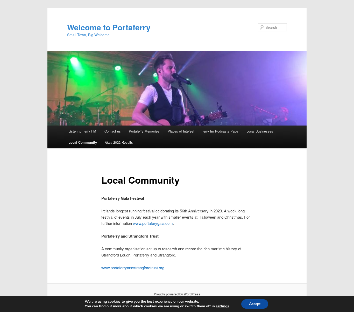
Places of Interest (181, 131)
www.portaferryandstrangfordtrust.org (132, 267)
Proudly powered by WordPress (177, 294)
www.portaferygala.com (153, 223)
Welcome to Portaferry (109, 27)
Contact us (112, 131)
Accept (254, 303)
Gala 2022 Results (119, 142)
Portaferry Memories (144, 131)
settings (222, 306)
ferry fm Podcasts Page (220, 131)
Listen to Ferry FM (82, 131)
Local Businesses (259, 131)
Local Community (82, 142)
